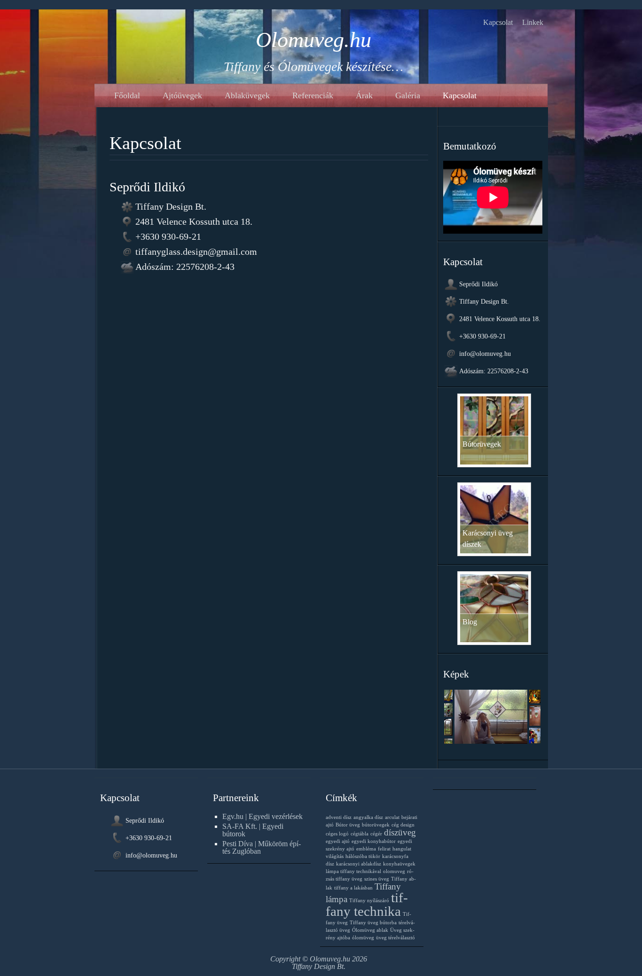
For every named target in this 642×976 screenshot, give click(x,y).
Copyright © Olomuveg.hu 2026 (318, 959)
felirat (384, 848)
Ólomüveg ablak (370, 930)
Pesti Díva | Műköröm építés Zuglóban (261, 847)
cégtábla (359, 833)
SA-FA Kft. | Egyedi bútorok (252, 830)
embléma (366, 848)
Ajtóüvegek (182, 95)
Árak (364, 95)
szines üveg (376, 879)
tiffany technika (367, 904)
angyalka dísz (368, 817)
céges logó (337, 833)
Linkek (532, 22)
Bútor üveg (348, 824)
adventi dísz (339, 817)
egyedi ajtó (338, 841)
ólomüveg (363, 937)
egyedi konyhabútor (374, 841)
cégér (376, 833)
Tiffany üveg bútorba (373, 922)
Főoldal (127, 95)
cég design (403, 824)
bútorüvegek (376, 824)
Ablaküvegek (247, 95)
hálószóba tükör (362, 856)
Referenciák (312, 95)
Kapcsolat (498, 22)
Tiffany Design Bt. (318, 966)
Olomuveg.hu (313, 40)
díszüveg (400, 832)
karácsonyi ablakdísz (358, 863)
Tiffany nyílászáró (369, 900)
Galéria (407, 95)
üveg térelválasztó (395, 937)
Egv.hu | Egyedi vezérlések (262, 816)
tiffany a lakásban (353, 887)
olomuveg (394, 871)
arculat (392, 817)
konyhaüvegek (399, 863)
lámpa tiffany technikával (353, 871)
